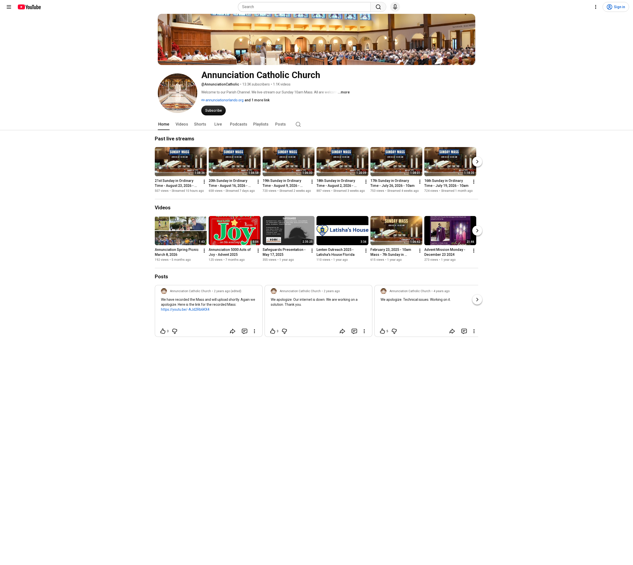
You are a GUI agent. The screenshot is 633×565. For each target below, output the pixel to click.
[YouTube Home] (29, 7)
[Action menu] (254, 331)
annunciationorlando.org (224, 100)
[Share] (233, 331)
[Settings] (596, 7)
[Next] (477, 162)
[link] (208, 312)
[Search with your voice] (395, 7)
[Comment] (244, 331)
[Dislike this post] (175, 331)
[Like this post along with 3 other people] (163, 331)
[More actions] (204, 182)
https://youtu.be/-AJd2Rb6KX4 (185, 309)
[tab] (164, 124)
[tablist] (316, 124)
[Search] (378, 7)
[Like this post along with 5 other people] (382, 331)
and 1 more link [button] (257, 100)
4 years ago (441, 291)
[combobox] (305, 7)
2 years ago (332, 291)
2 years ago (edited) (227, 291)
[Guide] (9, 7)
